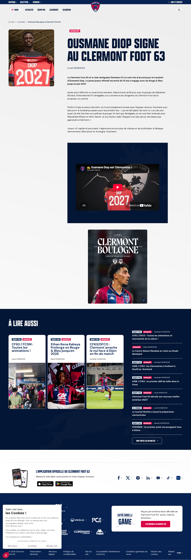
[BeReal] (179, 477)
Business (36, 2)
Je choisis (32, 546)
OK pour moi (51, 546)
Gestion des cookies (156, 552)
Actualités (29, 9)
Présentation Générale (35, 552)
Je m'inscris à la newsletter (155, 524)
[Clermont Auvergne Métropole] (63, 531)
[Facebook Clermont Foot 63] (120, 477)
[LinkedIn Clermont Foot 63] (149, 477)
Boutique (12, 2)
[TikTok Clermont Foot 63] (169, 477)
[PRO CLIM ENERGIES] (97, 519)
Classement (53, 9)
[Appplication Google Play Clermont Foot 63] (64, 483)
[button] (6, 555)
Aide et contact (176, 2)
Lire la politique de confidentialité (18, 537)
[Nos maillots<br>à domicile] (117, 267)
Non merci (12, 546)
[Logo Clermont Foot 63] (95, 6)
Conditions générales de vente (136, 552)
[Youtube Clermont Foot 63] (159, 477)
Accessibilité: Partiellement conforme (108, 552)
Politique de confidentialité (69, 552)
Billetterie (24, 2)
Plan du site (88, 552)
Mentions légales (53, 552)
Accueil (11, 22)
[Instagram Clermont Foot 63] (139, 477)
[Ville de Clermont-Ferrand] (83, 531)
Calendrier (67, 9)
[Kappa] (101, 531)
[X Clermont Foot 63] (129, 477)
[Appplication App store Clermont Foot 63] (45, 483)
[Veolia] (78, 520)
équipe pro (41, 9)
